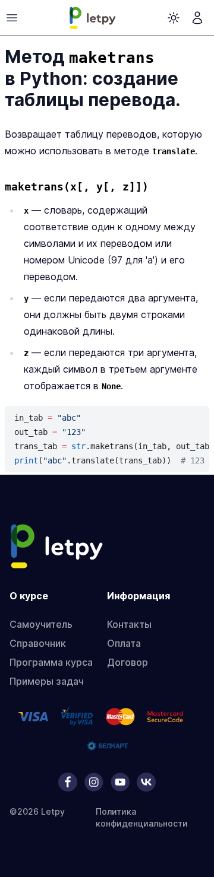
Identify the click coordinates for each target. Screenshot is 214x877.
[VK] (146, 782)
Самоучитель (41, 624)
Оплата (124, 643)
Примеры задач (47, 681)
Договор (127, 662)
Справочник (38, 643)
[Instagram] (93, 782)
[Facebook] (67, 782)
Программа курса (51, 662)
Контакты (129, 624)
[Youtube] (120, 782)
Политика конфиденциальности (142, 817)
